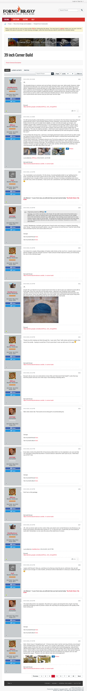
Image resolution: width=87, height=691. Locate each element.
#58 (79, 565)
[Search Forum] (82, 10)
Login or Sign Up (77, 1)
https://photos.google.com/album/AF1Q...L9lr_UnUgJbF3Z (40, 107)
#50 (79, 248)
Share (13, 98)
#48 (79, 172)
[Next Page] (73, 73)
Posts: (10, 96)
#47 (79, 117)
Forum (9, 23)
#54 (79, 408)
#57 (79, 525)
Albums (25, 19)
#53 (79, 373)
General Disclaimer (65, 683)
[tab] (7, 70)
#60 (79, 641)
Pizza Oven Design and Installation (23, 23)
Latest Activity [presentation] (17, 70)
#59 (79, 601)
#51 (79, 284)
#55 (79, 449)
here (36, 237)
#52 (79, 337)
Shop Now (16, 19)
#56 (79, 489)
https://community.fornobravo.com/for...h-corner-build (38, 163)
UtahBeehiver (12, 87)
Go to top (77, 683)
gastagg (12, 216)
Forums (6, 19)
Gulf (12, 180)
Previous (35, 676)
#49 (79, 208)
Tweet (13, 101)
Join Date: (9, 94)
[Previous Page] (68, 73)
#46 (79, 79)
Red (9, 683)
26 (73, 676)
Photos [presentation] (26, 70)
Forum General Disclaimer (13, 62)
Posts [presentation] (7, 70)
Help (33, 19)
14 (69, 676)
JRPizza (12, 125)
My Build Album (71, 198)
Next (79, 676)
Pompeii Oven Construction (41, 23)
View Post (45, 211)
